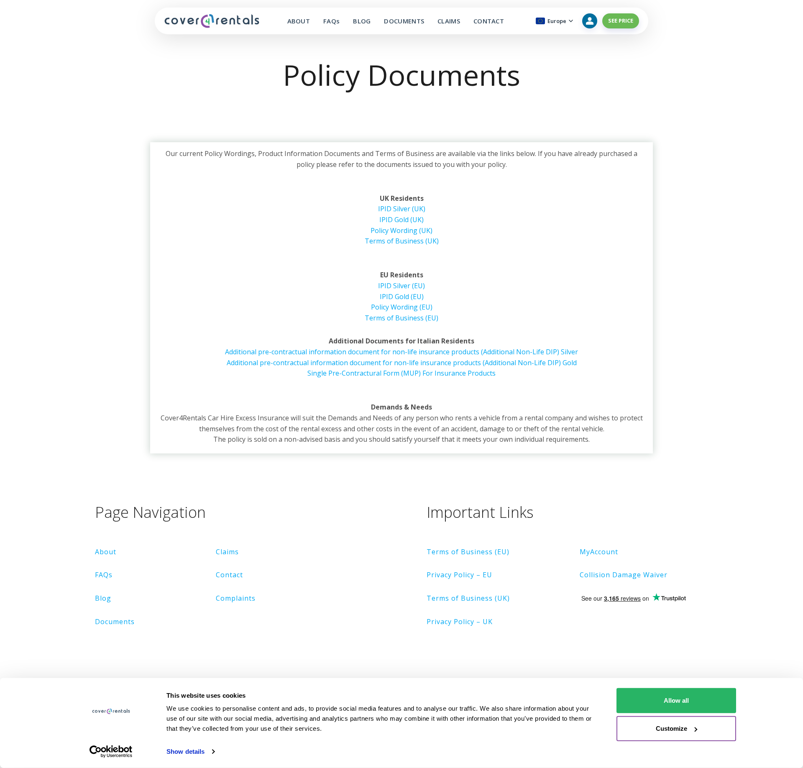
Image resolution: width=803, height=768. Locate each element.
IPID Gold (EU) (402, 296)
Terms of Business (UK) (402, 241)
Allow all (676, 700)
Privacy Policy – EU (459, 574)
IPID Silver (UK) (401, 208)
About (105, 551)
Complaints (236, 598)
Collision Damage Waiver (623, 574)
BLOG (362, 21)
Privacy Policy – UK (460, 621)
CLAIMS (448, 21)
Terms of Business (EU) (401, 318)
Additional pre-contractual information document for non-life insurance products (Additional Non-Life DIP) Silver (401, 351)
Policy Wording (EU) (401, 307)
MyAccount (599, 551)
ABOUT (298, 21)
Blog (103, 598)
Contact (229, 574)
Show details (185, 751)
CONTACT (488, 21)
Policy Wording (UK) (401, 230)
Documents (115, 621)
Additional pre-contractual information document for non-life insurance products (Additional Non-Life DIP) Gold (402, 362)
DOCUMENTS (404, 21)
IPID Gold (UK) (401, 219)
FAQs (331, 21)
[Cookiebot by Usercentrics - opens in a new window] (111, 751)
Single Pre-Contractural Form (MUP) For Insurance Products (401, 373)
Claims (227, 551)
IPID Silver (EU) (401, 285)
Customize (671, 728)
